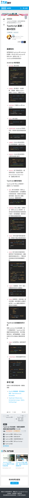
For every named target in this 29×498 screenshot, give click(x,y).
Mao (13, 34)
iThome (26, 491)
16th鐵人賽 (9, 32)
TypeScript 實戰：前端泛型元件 (12, 436)
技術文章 (3, 8)
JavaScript (9, 18)
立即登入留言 (14, 483)
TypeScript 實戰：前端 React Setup (13, 434)
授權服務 (14, 493)
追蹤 (15, 412)
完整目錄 (7, 446)
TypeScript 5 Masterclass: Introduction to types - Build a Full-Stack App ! (16, 400)
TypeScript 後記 (9, 443)
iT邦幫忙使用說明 (21, 495)
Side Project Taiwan (18, 36)
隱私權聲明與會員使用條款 (9, 495)
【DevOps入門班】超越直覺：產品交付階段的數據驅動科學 (22, 464)
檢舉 (24, 412)
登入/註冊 (25, 8)
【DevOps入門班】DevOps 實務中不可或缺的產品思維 (8, 464)
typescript (16, 32)
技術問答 (9, 8)
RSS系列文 (9, 431)
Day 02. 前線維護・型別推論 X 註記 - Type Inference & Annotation (17, 393)
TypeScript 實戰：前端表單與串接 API (14, 439)
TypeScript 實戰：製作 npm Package (13, 441)
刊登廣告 (9, 493)
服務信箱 (19, 493)
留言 (9, 412)
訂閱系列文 (17, 431)
